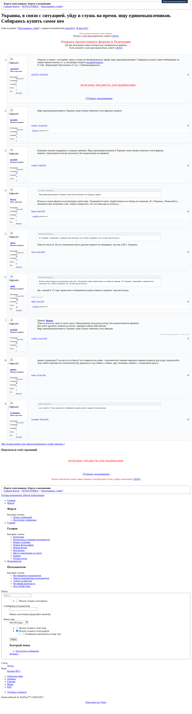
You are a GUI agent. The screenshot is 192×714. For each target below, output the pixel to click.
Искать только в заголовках (33, 601)
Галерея (11, 522)
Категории (18, 537)
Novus (10, 665)
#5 (188, 252)
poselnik (13, 120)
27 (16, 133)
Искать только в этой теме (32, 628)
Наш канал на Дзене (96, 702)
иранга (13, 369)
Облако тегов (20, 558)
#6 (188, 301)
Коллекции (19, 550)
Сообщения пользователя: (17, 606)
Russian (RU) (13, 671)
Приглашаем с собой (28, 28)
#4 (188, 211)
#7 (188, 338)
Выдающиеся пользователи (27, 575)
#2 (188, 125)
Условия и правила (17, 692)
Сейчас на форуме (22, 581)
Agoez (12, 243)
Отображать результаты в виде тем (43, 634)
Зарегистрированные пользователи (31, 578)
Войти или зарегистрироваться (174, 1)
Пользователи (14, 561)
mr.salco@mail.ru (94, 62)
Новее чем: (9, 619)
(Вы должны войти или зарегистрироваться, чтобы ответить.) (32, 444)
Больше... (14, 653)
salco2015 (70, 28)
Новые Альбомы (21, 542)
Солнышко (15, 413)
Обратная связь (15, 676)
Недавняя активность (24, 583)
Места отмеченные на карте (27, 553)
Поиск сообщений (22, 517)
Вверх (10, 684)
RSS (9, 687)
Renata (13, 199)
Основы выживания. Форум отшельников (22, 495)
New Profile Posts (21, 586)
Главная (11, 500)
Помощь (11, 679)
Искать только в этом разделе (34, 631)
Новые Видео (20, 547)
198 (17, 300)
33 (16, 256)
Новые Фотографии (23, 545)
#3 (188, 165)
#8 (188, 375)
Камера (17, 555)
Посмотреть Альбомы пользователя (31, 539)
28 (16, 307)
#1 (188, 74)
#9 (188, 419)
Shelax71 (35, 130)
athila (12, 286)
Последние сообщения (24, 520)
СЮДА (115, 36)
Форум (10, 503)
